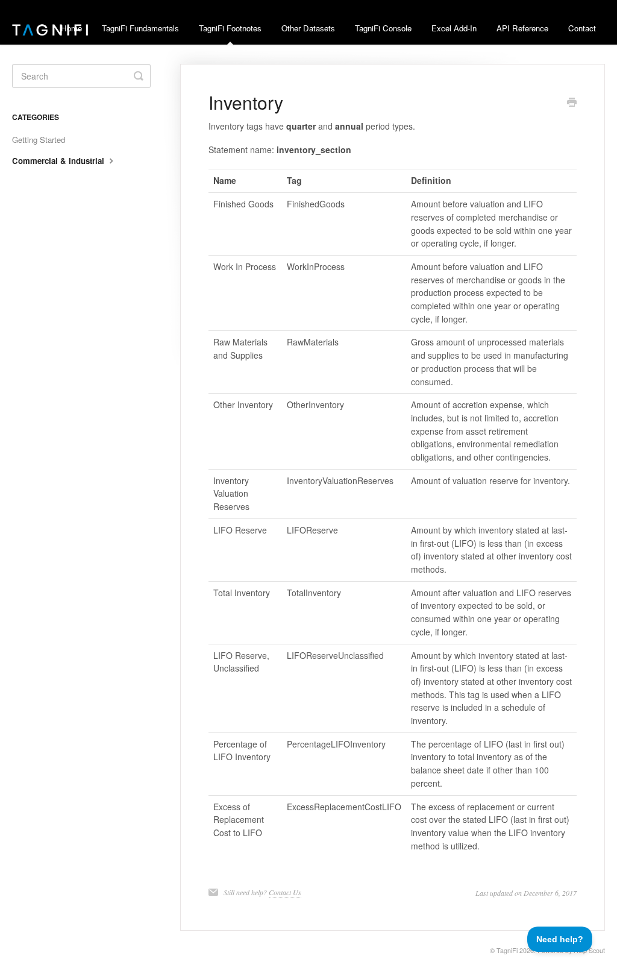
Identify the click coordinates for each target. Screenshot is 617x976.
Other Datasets (308, 28)
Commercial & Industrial (59, 160)
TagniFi (507, 950)
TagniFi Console (383, 28)
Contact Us (285, 892)
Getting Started (38, 139)
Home (71, 28)
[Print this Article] (572, 103)
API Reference (522, 28)
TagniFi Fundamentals (140, 28)
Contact (582, 28)
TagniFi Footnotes (230, 28)
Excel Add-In (454, 28)
